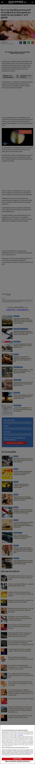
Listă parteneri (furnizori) (6, 755)
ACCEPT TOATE (17, 759)
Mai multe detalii (20, 735)
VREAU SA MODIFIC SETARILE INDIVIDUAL (17, 761)
